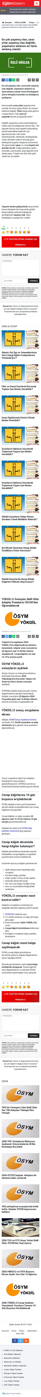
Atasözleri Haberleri (12, 1358)
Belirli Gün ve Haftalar (12, 1362)
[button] (29, 79)
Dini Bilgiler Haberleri (12, 1354)
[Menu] (37, 3)
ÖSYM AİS (9, 914)
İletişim (21, 1331)
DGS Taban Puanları (11, 1385)
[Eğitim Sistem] (13, 3)
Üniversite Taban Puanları (14, 1377)
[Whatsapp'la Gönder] (13, 79)
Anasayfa (8, 22)
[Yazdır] (17, 79)
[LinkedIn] (10, 79)
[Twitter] (6, 79)
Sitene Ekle (20, 1334)
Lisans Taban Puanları (12, 1369)
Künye (14, 1331)
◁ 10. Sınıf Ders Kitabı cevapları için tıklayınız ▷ (20, 242)
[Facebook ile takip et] (15, 1341)
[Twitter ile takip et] (20, 1341)
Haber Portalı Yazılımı (13, 1394)
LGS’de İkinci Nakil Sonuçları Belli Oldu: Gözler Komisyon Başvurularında (24, 10)
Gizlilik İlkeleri (32, 1331)
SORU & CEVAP (20, 22)
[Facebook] (3, 79)
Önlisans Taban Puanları (13, 1373)
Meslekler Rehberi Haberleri (15, 1366)
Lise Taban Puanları (11, 1381)
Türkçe (31, 22)
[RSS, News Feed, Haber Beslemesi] (26, 1341)
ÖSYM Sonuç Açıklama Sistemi (22, 720)
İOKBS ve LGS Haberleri (13, 1350)
